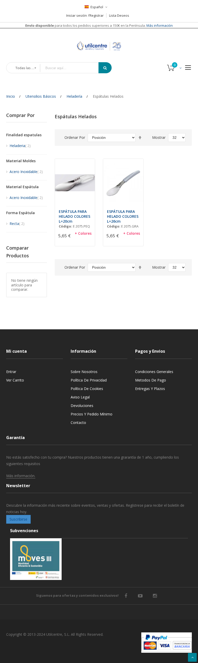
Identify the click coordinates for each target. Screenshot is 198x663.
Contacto (78, 422)
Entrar (11, 371)
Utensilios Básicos (41, 96)
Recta (17, 223)
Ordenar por (74, 137)
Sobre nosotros (84, 371)
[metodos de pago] (166, 642)
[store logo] (99, 39)
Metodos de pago (150, 380)
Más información (159, 25)
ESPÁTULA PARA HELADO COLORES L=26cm (122, 216)
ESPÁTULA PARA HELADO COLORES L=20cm (74, 216)
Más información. (20, 475)
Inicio (10, 96)
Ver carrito (15, 380)
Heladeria (20, 145)
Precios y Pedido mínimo (91, 414)
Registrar (96, 15)
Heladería (74, 96)
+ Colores (83, 233)
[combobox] (73, 68)
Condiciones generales (154, 371)
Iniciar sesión (76, 15)
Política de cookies (87, 388)
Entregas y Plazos (150, 388)
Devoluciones (82, 405)
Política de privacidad (89, 380)
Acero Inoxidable (26, 171)
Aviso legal (80, 397)
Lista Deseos (119, 15)
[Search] (105, 67)
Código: (65, 226)
